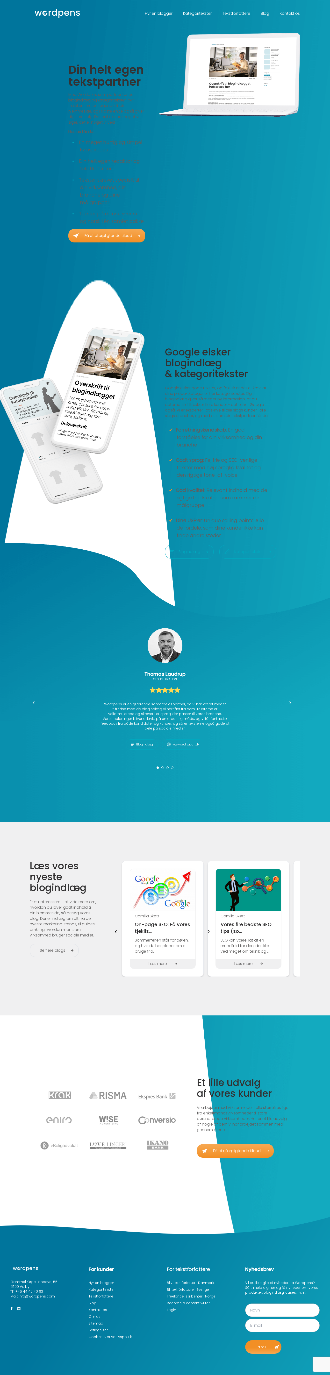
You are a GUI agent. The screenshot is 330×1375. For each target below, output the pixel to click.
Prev (37, 705)
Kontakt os (290, 13)
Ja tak (261, 1347)
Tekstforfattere (236, 13)
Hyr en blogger (158, 13)
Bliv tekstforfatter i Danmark (190, 1282)
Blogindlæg (144, 744)
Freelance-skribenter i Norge (191, 1296)
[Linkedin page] (19, 1308)
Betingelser (98, 1330)
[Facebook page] (11, 1308)
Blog (265, 13)
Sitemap (96, 1323)
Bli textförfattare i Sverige (188, 1289)
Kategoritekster (197, 13)
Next (293, 705)
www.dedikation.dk (185, 744)
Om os (94, 1316)
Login (171, 1309)
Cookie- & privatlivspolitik (110, 1336)
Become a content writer (188, 1303)
